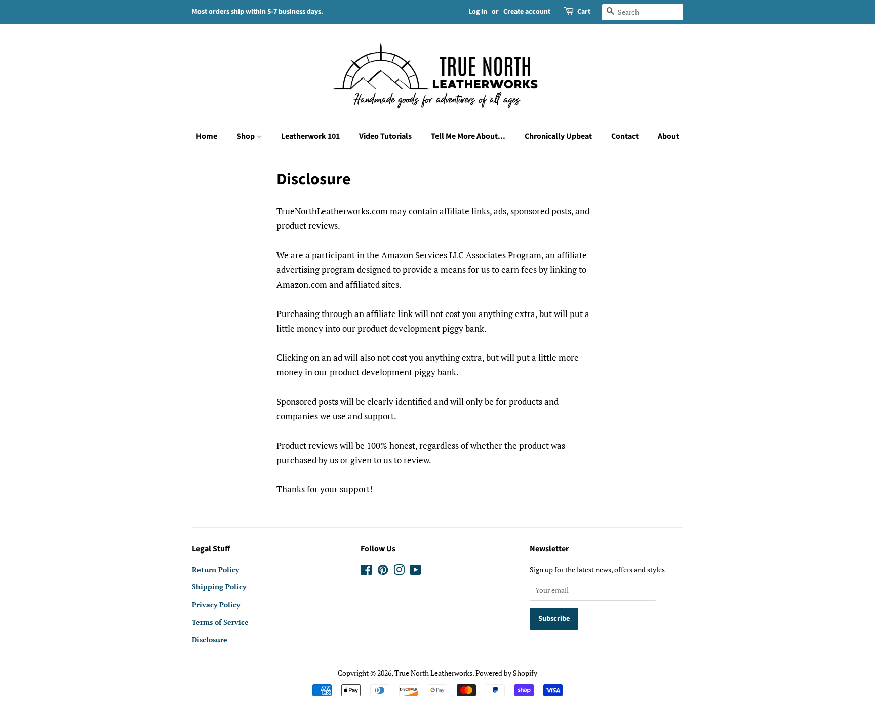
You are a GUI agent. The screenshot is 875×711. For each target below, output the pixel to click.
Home (206, 136)
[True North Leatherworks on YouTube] (415, 571)
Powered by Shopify (506, 673)
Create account (526, 12)
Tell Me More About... (468, 136)
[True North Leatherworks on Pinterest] (382, 571)
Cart (583, 12)
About (668, 136)
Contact (625, 136)
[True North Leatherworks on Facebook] (366, 571)
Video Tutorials (385, 136)
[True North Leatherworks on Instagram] (399, 571)
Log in (477, 12)
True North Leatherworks (433, 673)
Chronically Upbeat (558, 136)
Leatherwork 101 (310, 136)
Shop (246, 136)
